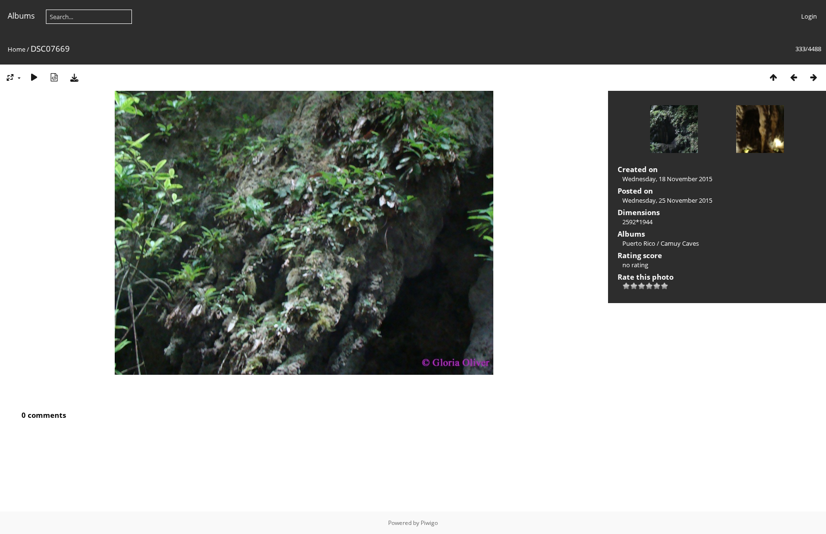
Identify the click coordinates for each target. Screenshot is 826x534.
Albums (21, 16)
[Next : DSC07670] (814, 77)
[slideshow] (34, 77)
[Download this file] (74, 77)
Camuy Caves (680, 243)
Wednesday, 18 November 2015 (667, 178)
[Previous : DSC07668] (793, 77)
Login (809, 16)
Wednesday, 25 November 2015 (667, 200)
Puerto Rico (638, 243)
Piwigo (429, 523)
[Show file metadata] (54, 77)
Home (16, 49)
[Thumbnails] (773, 77)
